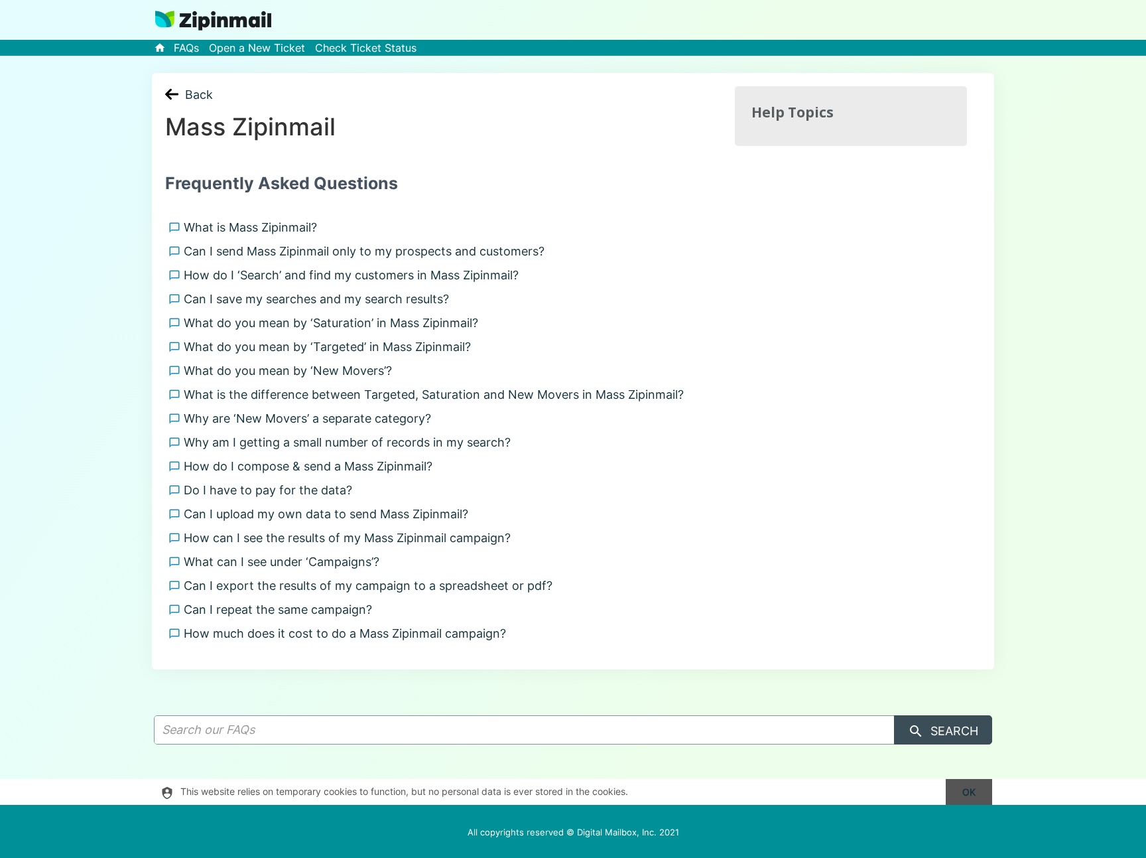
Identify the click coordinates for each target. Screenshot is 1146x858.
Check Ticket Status (365, 47)
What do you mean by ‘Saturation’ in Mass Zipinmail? (334, 323)
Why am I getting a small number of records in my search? (350, 442)
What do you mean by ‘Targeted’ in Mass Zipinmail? (331, 347)
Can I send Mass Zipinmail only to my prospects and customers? (367, 251)
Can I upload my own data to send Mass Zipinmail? (329, 514)
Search (952, 731)
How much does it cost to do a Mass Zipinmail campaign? (348, 633)
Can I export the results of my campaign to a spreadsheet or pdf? (371, 586)
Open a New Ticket (257, 47)
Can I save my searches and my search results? (320, 299)
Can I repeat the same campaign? (281, 609)
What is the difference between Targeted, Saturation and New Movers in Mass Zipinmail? (437, 394)
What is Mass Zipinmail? (254, 227)
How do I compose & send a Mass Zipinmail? (311, 466)
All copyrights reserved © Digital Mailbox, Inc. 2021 (573, 832)
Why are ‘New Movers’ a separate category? (311, 418)
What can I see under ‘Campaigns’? (285, 562)
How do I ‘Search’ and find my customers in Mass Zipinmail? (354, 275)
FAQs (186, 47)
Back (199, 95)
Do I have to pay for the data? (271, 490)
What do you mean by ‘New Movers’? (291, 371)
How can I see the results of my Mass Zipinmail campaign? (350, 538)
